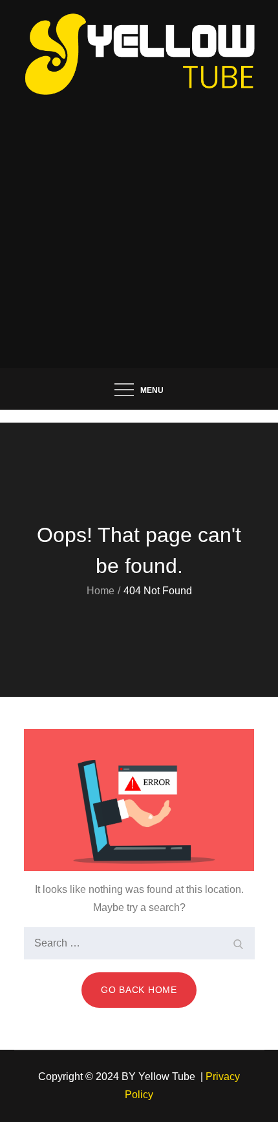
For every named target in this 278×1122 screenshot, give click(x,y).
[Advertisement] (139, 222)
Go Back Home (138, 990)
